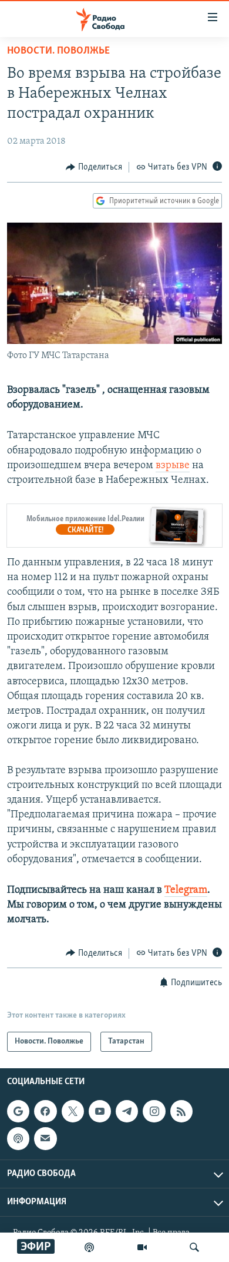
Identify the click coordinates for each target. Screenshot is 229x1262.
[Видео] (142, 1247)
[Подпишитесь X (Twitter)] (73, 1111)
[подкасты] (89, 1247)
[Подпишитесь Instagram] (154, 1111)
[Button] (94, 167)
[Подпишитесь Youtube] (100, 1111)
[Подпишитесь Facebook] (45, 1111)
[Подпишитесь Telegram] (127, 1111)
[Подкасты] (18, 1138)
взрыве (173, 466)
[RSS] (181, 1111)
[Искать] (194, 1247)
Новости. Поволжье (58, 51)
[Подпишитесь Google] (18, 1111)
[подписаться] (45, 1138)
